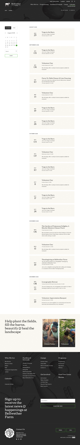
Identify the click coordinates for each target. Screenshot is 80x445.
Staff (6, 367)
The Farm (25, 365)
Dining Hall (25, 369)
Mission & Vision (8, 363)
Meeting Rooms (26, 367)
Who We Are (34, 4)
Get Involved (71, 6)
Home (6, 10)
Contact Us (43, 367)
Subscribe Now (57, 406)
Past (14, 27)
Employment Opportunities (11, 369)
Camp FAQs (43, 363)
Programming (44, 4)
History (6, 365)
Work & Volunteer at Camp (47, 365)
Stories (63, 1)
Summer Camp (44, 361)
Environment (61, 363)
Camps (66, 4)
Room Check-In (44, 386)
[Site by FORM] (67, 438)
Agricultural (61, 365)
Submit (11, 55)
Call (70, 430)
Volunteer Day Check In (46, 384)
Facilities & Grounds (56, 4)
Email (60, 430)
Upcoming (8, 27)
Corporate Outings (9, 384)
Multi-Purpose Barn (27, 371)
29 (16, 45)
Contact (6, 371)
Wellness (60, 367)
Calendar (72, 4)
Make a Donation (44, 380)
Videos (68, 1)
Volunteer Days (44, 382)
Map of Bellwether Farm (28, 377)
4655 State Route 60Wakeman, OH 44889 (21, 434)
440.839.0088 (19, 437)
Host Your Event (54, 1)
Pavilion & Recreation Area (29, 373)
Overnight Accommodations (29, 375)
